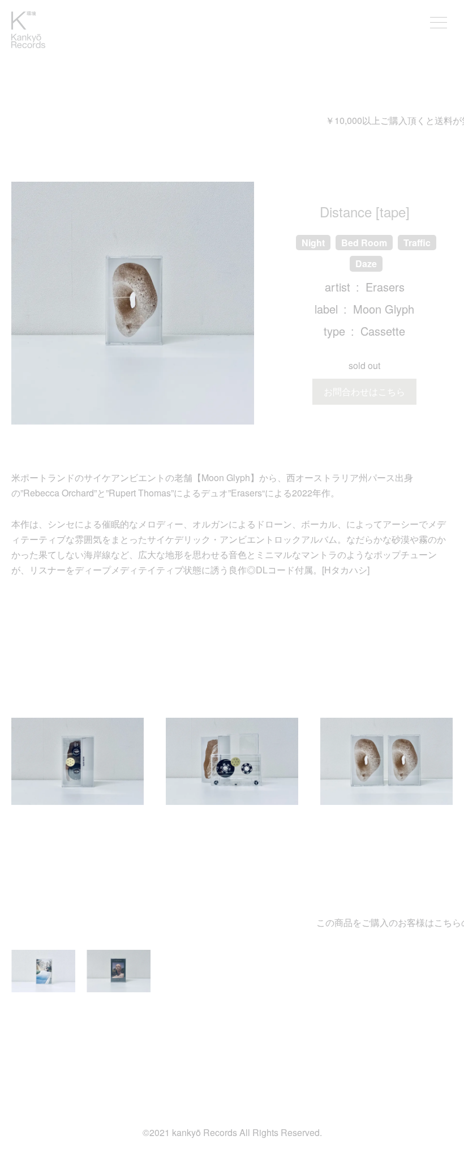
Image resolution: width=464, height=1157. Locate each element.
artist (337, 286)
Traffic (417, 242)
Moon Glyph (383, 309)
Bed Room (364, 242)
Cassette (382, 331)
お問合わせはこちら (364, 391)
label (326, 309)
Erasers (385, 286)
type (334, 331)
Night (313, 242)
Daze (366, 263)
